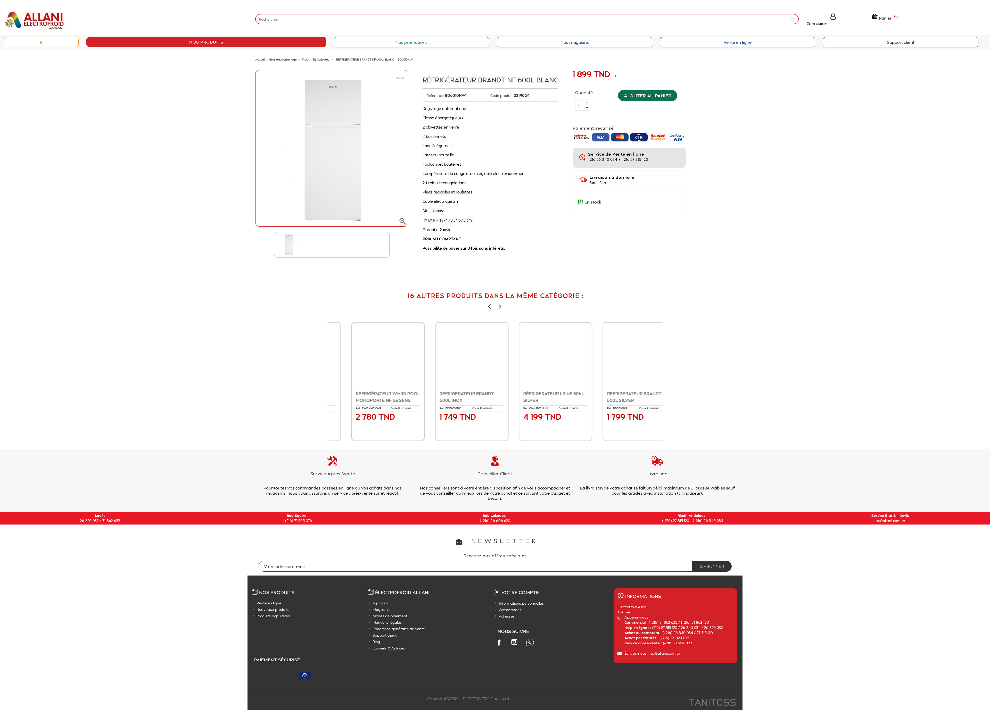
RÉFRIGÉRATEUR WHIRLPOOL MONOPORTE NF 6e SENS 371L (369, 400)
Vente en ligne (738, 42)
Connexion (816, 23)
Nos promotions (411, 42)
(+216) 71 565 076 (297, 520)
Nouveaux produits (273, 609)
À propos (380, 603)
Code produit (501, 95)
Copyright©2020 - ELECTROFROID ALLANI (468, 698)
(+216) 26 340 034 (708, 520)
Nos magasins (574, 42)
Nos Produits (206, 42)
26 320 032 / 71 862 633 (100, 520)
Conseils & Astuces (389, 648)
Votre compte (520, 592)
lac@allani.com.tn (890, 520)
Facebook (499, 642)
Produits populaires (273, 616)
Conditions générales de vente (399, 629)
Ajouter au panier (647, 95)
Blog (376, 641)
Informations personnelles (521, 603)
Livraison (657, 473)
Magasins (381, 609)
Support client (900, 42)
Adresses (507, 616)
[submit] (792, 18)
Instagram (514, 642)
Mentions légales (387, 622)
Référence (435, 95)
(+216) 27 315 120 (675, 520)
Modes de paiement (390, 616)
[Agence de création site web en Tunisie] (712, 703)
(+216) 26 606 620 (495, 520)
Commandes (510, 609)
